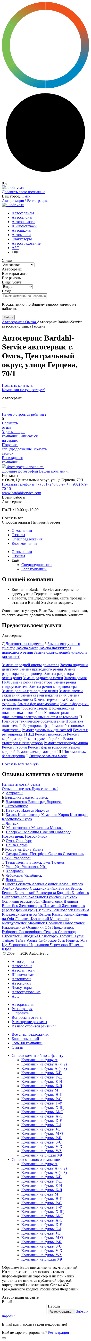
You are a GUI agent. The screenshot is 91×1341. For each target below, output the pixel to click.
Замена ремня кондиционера (53, 686)
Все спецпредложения (30, 1034)
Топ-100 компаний (27, 1043)
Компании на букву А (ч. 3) (44, 1068)
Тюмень (58, 862)
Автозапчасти (23, 222)
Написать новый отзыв (21, 784)
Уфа (43, 867)
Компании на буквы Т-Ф (41, 1103)
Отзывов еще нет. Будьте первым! (30, 789)
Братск (64, 888)
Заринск (45, 910)
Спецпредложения (27, 539)
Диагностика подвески (25, 644)
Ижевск (28, 810)
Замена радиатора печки (43, 678)
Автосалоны (22, 217)
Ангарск (76, 884)
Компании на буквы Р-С (41, 1099)
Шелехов (76, 945)
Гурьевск (55, 897)
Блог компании (24, 543)
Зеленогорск (63, 910)
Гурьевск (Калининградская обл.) (39, 899)
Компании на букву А (39, 1060)
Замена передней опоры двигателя (30, 665)
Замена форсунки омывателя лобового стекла (45, 706)
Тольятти (24, 862)
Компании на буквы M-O (42, 1133)
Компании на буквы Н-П (42, 1094)
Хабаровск (15, 871)
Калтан (26, 914)
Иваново (13, 810)
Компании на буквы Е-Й (41, 1081)
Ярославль (14, 880)
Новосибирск (36, 836)
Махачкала (40, 828)
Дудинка (71, 901)
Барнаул (29, 797)
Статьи (17, 1047)
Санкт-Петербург (33, 854)
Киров (64, 815)
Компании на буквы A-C (41, 1116)
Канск (69, 914)
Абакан (38, 884)
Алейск (8, 888)
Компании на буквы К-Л (41, 1086)
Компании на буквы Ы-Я (42, 1112)
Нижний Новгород (55, 832)
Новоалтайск (74, 923)
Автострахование (26, 243)
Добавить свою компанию (23, 192)
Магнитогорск (18, 828)
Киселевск (11, 914)
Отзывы (18, 535)
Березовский (25, 893)
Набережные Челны (23, 832)
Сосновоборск (31, 932)
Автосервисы (23, 213)
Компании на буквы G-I (41, 1125)
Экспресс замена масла (48, 756)
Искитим (81, 910)
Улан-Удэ (14, 867)
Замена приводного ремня (41, 669)
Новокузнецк (13, 836)
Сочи (7, 858)
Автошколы (21, 230)
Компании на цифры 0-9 (41, 1155)
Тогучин (66, 936)
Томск (37, 862)
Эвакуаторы (22, 239)
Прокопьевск (63, 927)
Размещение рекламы (29, 1022)
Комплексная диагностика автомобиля (38, 710)
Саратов (55, 854)
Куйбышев (42, 914)
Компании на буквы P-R (41, 1138)
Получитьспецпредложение (17, 447)
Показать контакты (17, 385)
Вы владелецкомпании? (12, 460)
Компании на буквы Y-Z (41, 1151)
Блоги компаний (25, 1039)
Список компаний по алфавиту (37, 1055)
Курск (27, 819)
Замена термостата (49, 699)
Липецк (12, 823)
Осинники (35, 927)
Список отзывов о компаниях (36, 1159)
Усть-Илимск (69, 940)
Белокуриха (46, 893)
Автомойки (21, 235)
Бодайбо (64, 893)
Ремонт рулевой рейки (43, 738)
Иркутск (42, 810)
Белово (8, 893)
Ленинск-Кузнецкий (32, 919)
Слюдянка (30, 936)
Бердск (76, 888)
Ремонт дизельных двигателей (47, 730)
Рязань (38, 849)
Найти (8, 317)
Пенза (11, 845)
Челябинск (33, 875)
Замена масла (27, 648)
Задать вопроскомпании (13, 434)
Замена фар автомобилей (38, 704)
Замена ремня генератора (31, 682)
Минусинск (59, 919)
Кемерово (49, 815)
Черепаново (39, 945)
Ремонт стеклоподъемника (66, 743)
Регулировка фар (36, 725)
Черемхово (59, 945)
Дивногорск (53, 901)
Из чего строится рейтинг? (24, 414)
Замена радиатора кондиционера (38, 671)
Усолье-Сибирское (42, 940)
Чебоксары (14, 875)
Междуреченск (15, 923)
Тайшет (9, 940)
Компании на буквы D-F (41, 1120)
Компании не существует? (23, 390)
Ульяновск (31, 867)
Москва (56, 828)
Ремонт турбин (14, 747)
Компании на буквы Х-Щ (42, 1107)
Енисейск (10, 906)
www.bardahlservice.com (21, 493)
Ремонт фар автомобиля (47, 747)
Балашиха (13, 797)
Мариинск (37, 923)
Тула (47, 862)
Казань (12, 815)
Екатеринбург (16, 806)
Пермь (22, 845)
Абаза (64, 884)
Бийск (52, 888)
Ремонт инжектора (50, 734)
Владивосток (17, 802)
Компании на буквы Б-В (41, 1073)
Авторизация (13, 200)
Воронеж (54, 802)
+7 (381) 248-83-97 (50, 484)
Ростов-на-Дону (19, 849)
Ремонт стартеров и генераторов (38, 740)
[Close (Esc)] (4, 407)
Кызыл (58, 914)
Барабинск (80, 893)
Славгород (67, 932)
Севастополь (73, 854)
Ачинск (52, 884)
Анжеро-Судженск (31, 888)
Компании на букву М (39, 1090)
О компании (22, 530)
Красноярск (12, 819)
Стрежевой (11, 936)
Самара (12, 854)
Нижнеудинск (14, 927)
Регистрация (37, 200)
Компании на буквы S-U (41, 1142)
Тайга (21, 940)
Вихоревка (11, 897)
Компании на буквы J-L (41, 1129)
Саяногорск (49, 936)
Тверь (10, 862)
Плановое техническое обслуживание (33, 721)
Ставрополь (21, 858)
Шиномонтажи (24, 226)
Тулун (79, 936)
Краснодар (79, 815)
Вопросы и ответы (27, 1017)
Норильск (54, 923)
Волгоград (37, 802)
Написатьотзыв (10, 425)
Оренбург (24, 841)
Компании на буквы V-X (41, 1146)
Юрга (6, 949)
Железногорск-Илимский (40, 906)
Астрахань (14, 793)
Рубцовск (10, 932)
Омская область (18, 884)
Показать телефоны (18, 484)
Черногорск (19, 945)
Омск (26, 196)
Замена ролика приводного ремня (30, 691)
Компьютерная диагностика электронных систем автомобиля (40, 714)
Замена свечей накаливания (43, 695)
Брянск (42, 797)
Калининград (29, 815)
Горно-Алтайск (34, 897)
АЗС (15, 248)
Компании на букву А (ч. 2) (44, 1064)
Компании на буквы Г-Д (41, 1077)
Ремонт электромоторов (36, 751)
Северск (50, 932)
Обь (48, 927)
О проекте (20, 1013)
